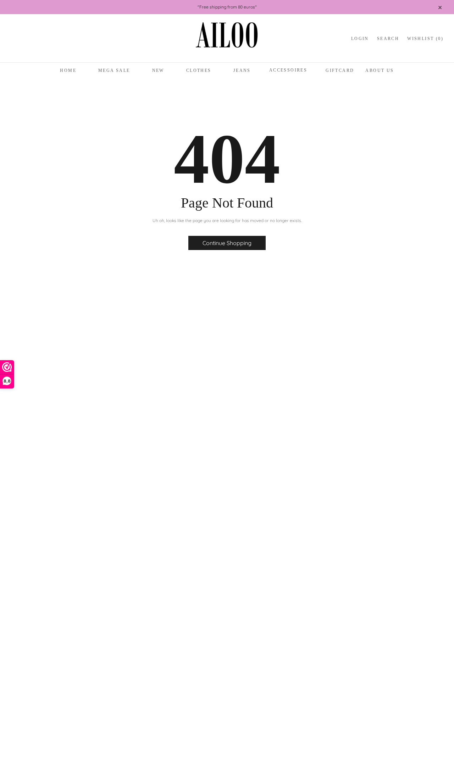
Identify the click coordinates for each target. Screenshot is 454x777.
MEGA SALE (114, 70)
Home (68, 70)
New (158, 70)
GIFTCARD (340, 70)
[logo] (227, 39)
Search (388, 38)
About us (379, 70)
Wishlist (425, 38)
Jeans (242, 70)
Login (360, 38)
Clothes (198, 70)
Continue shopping (227, 242)
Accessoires (288, 70)
